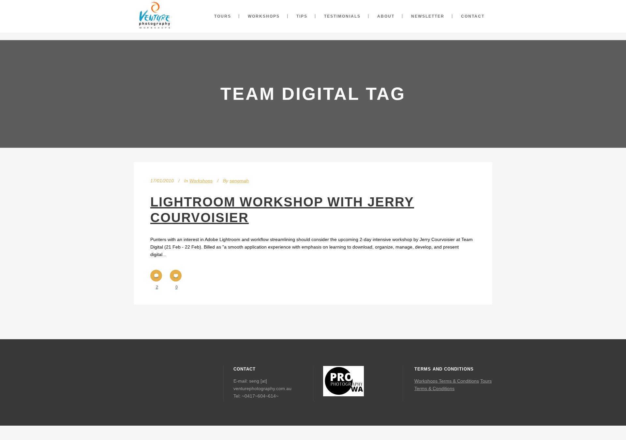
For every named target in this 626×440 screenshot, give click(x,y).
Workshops (201, 180)
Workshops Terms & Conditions (446, 381)
